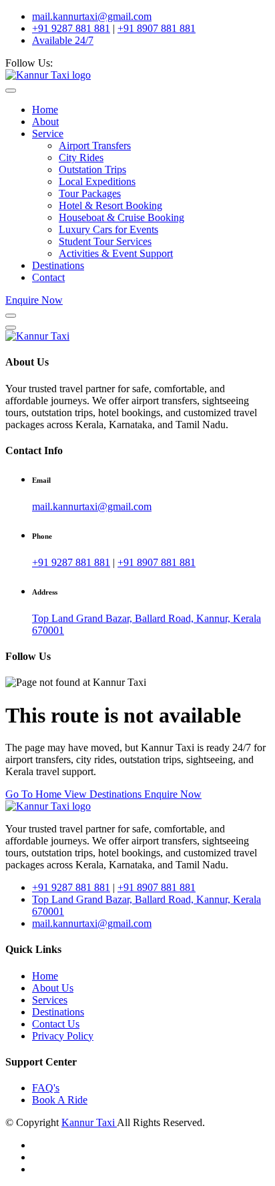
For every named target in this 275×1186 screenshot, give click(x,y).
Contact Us (55, 1024)
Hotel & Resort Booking (110, 205)
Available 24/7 (62, 40)
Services (49, 1000)
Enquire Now (34, 300)
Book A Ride (59, 1099)
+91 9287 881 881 (71, 28)
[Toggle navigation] (10, 91)
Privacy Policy (62, 1035)
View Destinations (104, 794)
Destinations (58, 265)
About (45, 121)
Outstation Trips (92, 169)
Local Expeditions (97, 181)
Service (47, 133)
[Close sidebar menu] (10, 328)
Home (45, 109)
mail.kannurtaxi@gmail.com (92, 16)
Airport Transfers (95, 145)
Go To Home (34, 794)
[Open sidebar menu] (10, 316)
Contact (48, 277)
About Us (52, 988)
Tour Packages (90, 193)
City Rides (81, 157)
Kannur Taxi (89, 1122)
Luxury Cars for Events (108, 229)
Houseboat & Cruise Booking (121, 217)
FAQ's (45, 1087)
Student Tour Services (105, 241)
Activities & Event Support (116, 253)
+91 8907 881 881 (156, 28)
